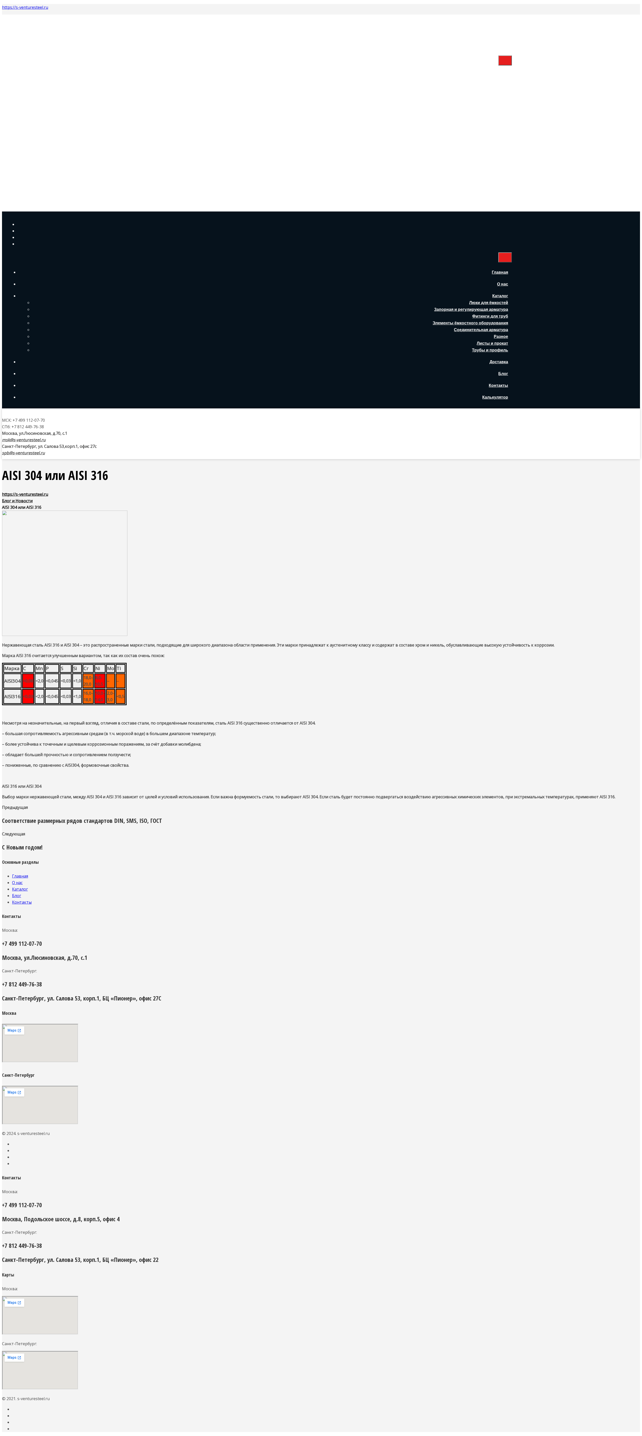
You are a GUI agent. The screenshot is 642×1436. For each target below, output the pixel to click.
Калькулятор (495, 200)
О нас (502, 87)
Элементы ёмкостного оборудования (470, 126)
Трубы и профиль (490, 153)
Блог (503, 177)
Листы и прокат (492, 146)
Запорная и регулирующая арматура (471, 112)
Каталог (500, 99)
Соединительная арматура (481, 133)
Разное (501, 139)
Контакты (498, 188)
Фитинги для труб (490, 119)
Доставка (499, 165)
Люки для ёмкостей (488, 106)
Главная (500, 75)
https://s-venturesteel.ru (25, 7)
